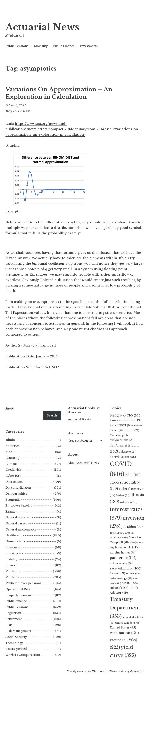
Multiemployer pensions (23, 583)
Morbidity (12, 571)
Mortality (41, 46)
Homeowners (15, 541)
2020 (116, 415)
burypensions (121, 440)
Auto (8, 452)
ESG (133, 475)
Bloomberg (119, 435)
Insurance (12, 547)
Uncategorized (16, 649)
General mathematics (20, 529)
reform (133, 573)
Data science (14, 482)
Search (52, 415)
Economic (12, 499)
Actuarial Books (79, 419)
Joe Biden (132, 527)
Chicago (126, 451)
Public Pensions (16, 46)
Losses (10, 565)
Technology (14, 643)
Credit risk (13, 469)
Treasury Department (125, 607)
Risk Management (18, 631)
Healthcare (13, 535)
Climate (11, 464)
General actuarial (17, 517)
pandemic (123, 558)
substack (119, 588)
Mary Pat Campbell (17, 111)
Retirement (13, 619)
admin (10, 440)
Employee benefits (18, 505)
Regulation (13, 613)
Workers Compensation (22, 655)
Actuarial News (42, 27)
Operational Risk (17, 589)
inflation (128, 502)
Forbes (122, 495)
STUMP (130, 583)
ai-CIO (131, 415)
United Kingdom (127, 622)
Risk (8, 625)
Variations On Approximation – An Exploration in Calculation (58, 93)
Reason (117, 573)
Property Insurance (19, 595)
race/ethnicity (125, 568)
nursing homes (122, 552)
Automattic (137, 671)
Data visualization (18, 487)
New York (127, 547)
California (120, 445)
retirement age (121, 578)
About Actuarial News (83, 463)
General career (16, 523)
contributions (123, 457)
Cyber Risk (13, 475)
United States (123, 627)
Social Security (16, 637)
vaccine (119, 640)
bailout (131, 430)
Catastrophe (14, 458)
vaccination (124, 633)
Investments (89, 46)
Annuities (12, 446)
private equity (121, 563)
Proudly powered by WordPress (85, 671)
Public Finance (63, 46)
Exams (10, 511)
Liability (11, 559)
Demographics (16, 493)
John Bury (120, 532)
